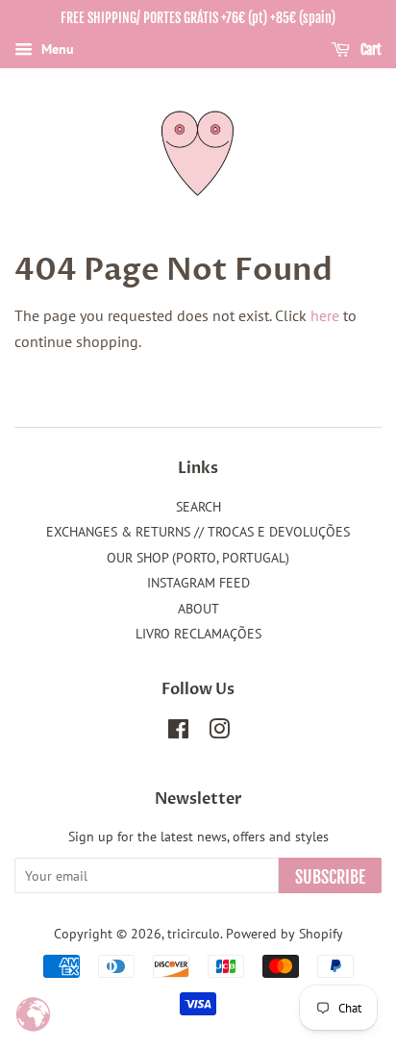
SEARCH (198, 506)
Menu (55, 49)
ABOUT (198, 608)
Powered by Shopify (284, 933)
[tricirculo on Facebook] (178, 732)
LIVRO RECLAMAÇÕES (198, 633)
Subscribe (330, 876)
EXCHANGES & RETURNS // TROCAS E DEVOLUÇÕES (198, 531)
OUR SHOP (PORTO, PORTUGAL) (198, 557)
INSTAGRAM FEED (198, 582)
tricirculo (193, 933)
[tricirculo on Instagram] (219, 732)
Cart (370, 49)
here (324, 315)
